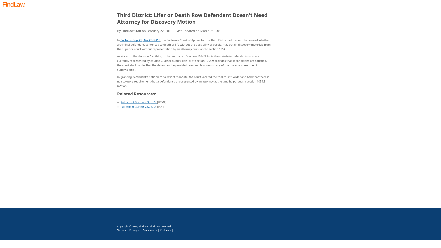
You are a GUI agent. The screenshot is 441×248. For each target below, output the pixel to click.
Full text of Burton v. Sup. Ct (139, 102)
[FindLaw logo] (15, 5)
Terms (120, 230)
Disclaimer (149, 230)
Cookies (164, 230)
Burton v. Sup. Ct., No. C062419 (140, 40)
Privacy (133, 230)
